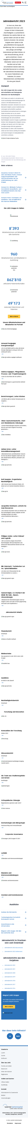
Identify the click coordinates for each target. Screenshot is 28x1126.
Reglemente (4, 1074)
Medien (3, 1095)
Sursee (3, 1055)
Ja (10, 1036)
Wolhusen (4, 1058)
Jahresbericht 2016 (10, 988)
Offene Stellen (5, 1082)
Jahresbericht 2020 (10, 973)
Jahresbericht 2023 (10, 947)
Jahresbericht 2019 (10, 977)
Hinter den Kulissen (6, 1071)
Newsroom (4, 1069)
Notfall (18, 2)
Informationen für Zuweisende (9, 1092)
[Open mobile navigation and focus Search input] (23, 2)
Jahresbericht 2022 (10, 965)
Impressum (18, 1123)
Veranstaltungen (5, 1098)
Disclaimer (10, 1123)
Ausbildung (4, 1085)
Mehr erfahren (14, 316)
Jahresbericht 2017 (10, 984)
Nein (18, 1036)
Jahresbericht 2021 (10, 969)
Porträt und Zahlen (6, 1066)
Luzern (3, 1053)
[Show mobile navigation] (25, 2)
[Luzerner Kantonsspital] (12, 1106)
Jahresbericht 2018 (10, 980)
